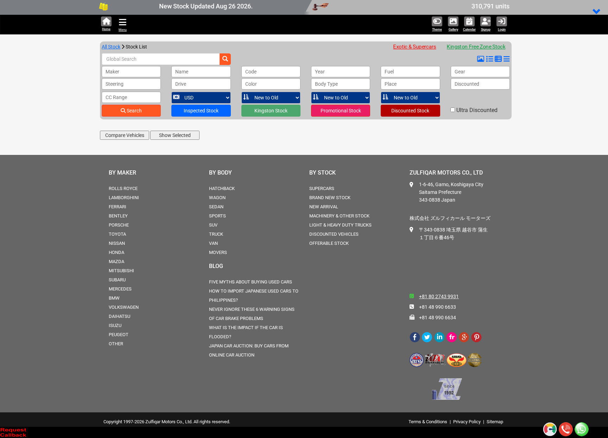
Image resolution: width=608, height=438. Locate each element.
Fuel (389, 71)
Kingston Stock (270, 110)
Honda (116, 252)
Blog (216, 266)
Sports (217, 215)
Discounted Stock (410, 110)
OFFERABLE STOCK (329, 243)
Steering (115, 84)
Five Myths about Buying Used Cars (250, 282)
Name (181, 71)
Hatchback (222, 188)
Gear (460, 71)
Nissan (117, 243)
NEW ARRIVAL (323, 206)
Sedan (216, 206)
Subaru (117, 279)
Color (251, 84)
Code (250, 71)
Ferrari (117, 206)
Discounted (467, 84)
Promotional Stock (341, 110)
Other (116, 343)
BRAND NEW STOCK (329, 197)
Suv (213, 225)
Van (213, 243)
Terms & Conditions (427, 421)
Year (320, 71)
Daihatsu (119, 316)
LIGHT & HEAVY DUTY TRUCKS (340, 225)
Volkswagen (124, 307)
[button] (596, 12)
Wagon (217, 197)
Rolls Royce (123, 188)
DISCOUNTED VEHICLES (334, 234)
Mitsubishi (121, 270)
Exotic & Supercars (414, 47)
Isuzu (115, 325)
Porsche (119, 225)
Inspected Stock (201, 110)
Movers (218, 252)
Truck (216, 234)
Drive (180, 84)
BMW (114, 298)
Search (134, 110)
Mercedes (120, 289)
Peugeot (118, 334)
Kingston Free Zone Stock (473, 47)
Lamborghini (124, 197)
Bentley (118, 215)
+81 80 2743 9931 (439, 296)
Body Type (326, 84)
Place (391, 84)
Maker (112, 71)
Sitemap (495, 421)
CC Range (116, 97)
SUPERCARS (321, 188)
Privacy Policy (467, 421)
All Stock (111, 47)
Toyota (117, 234)
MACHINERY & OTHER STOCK (339, 215)
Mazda (116, 261)
